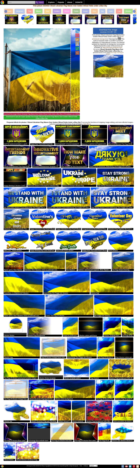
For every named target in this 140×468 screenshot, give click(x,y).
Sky (102, 11)
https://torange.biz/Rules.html (112, 47)
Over (47, 11)
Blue (94, 11)
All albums (86, 465)
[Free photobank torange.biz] (2, 2)
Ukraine (128, 11)
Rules (81, 465)
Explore (51, 2)
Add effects (87, 124)
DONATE (78, 2)
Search (41, 2)
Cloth (111, 11)
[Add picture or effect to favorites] (6, 31)
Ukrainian (19, 11)
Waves (38, 11)
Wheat (66, 11)
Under (85, 11)
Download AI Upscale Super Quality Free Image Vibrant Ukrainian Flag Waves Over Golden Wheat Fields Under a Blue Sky (41, 117)
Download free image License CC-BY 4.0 (108, 31)
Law (119, 11)
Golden (57, 11)
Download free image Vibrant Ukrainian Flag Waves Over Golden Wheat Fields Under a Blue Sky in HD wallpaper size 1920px (42, 114)
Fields (76, 11)
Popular (61, 2)
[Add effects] (77, 48)
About (69, 2)
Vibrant (8, 11)
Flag (29, 11)
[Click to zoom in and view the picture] (77, 31)
